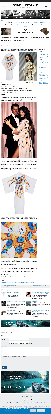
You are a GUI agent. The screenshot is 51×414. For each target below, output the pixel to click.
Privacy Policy (30, 402)
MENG (27, 282)
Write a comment (45, 45)
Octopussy (4, 282)
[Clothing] (7, 18)
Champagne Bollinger (11, 310)
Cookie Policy (37, 402)
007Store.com (26, 276)
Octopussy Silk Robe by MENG (13, 292)
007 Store (22, 50)
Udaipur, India (34, 301)
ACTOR (17, 22)
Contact (43, 402)
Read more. (43, 24)
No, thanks (41, 410)
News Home (25, 286)
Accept (33, 410)
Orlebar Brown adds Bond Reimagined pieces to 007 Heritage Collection (10, 286)
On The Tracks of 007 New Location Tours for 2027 (44, 69)
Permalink (17, 330)
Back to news (3, 45)
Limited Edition (21, 282)
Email (3, 342)
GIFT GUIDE (42, 22)
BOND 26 (36, 22)
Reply (49, 329)
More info (19, 410)
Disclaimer (13, 402)
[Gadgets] (32, 18)
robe (15, 282)
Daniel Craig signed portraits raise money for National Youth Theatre (44, 84)
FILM (13, 22)
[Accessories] (19, 18)
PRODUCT (22, 22)
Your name (4, 339)
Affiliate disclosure (21, 402)
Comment (4, 346)
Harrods (19, 273)
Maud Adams (10, 282)
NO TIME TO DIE (29, 22)
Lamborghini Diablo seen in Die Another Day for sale (39, 286)
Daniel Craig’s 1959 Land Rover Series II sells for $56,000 (44, 62)
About (8, 402)
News (2, 20)
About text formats (45, 357)
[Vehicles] (44, 18)
